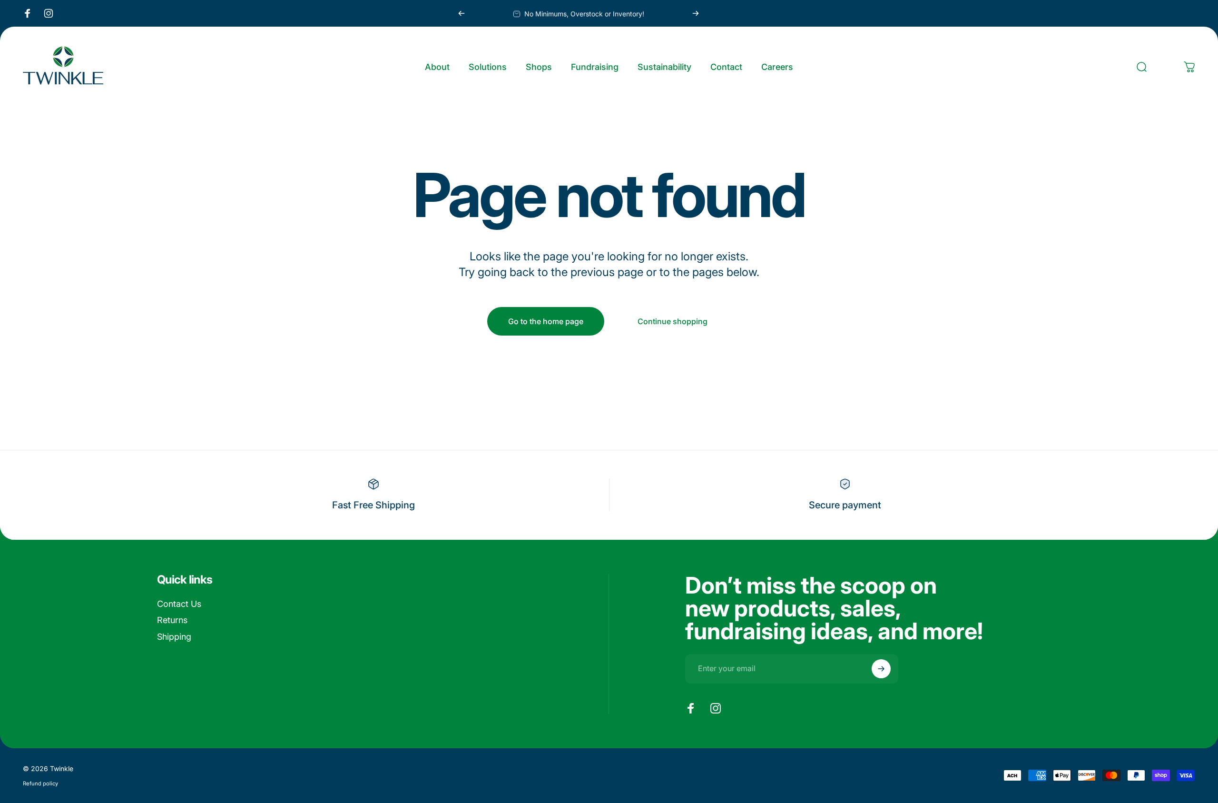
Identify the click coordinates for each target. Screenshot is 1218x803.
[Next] (695, 13)
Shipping (174, 637)
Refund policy (40, 783)
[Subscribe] (881, 668)
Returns (172, 620)
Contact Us (179, 604)
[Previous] (461, 13)
